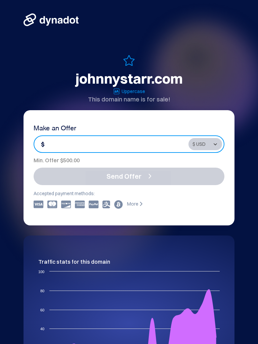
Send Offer (123, 176)
